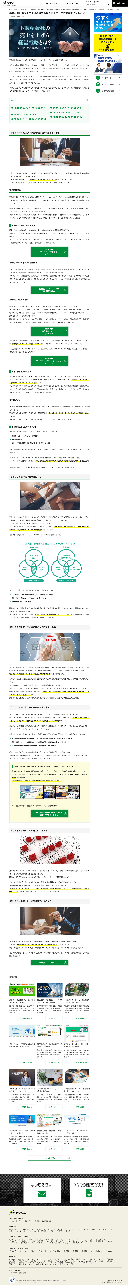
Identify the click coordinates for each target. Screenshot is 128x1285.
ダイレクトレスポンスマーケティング (20, 1265)
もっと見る (50, 1158)
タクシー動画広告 (96, 1251)
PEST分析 (21, 1259)
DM (26, 1251)
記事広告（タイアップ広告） (104, 1241)
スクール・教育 (20, 1231)
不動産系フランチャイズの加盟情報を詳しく (49, 290)
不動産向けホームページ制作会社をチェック (48, 251)
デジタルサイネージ (15, 1251)
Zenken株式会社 (117, 1280)
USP (84, 1259)
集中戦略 (12, 1261)
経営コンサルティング (43, 1229)
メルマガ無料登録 (108, 91)
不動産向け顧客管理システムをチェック (48, 331)
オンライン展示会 (38, 1241)
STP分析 (33, 1261)
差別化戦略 (110, 1259)
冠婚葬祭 (59, 1231)
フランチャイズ (83, 1229)
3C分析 (57, 1259)
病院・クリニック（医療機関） (38, 1231)
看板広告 (75, 1251)
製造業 (93, 1229)
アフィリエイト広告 (86, 1241)
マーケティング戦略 (46, 1261)
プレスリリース (77, 1243)
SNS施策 (29, 1239)
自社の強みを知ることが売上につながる (65, 112)
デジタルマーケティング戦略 (35, 1263)
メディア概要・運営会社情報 (17, 1273)
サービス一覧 (106, 78)
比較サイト (25, 1241)
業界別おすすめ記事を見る (43, 1221)
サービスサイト (41, 1243)
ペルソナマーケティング (85, 1263)
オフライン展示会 (55, 1251)
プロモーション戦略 (85, 1261)
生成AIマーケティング (66, 1265)
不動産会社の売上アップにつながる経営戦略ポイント (30, 109)
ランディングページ (27, 1243)
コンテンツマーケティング (65, 1239)
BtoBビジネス (13, 1229)
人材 (73, 1229)
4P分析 (73, 1261)
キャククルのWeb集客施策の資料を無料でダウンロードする (48, 813)
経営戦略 (12, 1259)
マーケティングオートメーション (59, 1243)
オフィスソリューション (61, 1229)
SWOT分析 (48, 1259)
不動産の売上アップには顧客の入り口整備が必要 (29, 119)
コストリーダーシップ (96, 1259)
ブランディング (23, 1261)
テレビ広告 (108, 1251)
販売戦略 (12, 1263)
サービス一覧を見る (15, 1221)
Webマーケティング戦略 (55, 1263)
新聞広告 (66, 1251)
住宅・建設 (102, 1229)
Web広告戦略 (70, 1263)
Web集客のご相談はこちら (49, 962)
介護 (52, 1231)
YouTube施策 (49, 1239)
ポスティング (42, 1251)
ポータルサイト (14, 1241)
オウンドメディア (82, 1239)
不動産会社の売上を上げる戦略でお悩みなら (67, 117)
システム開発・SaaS (27, 1229)
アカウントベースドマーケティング (45, 1265)
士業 (10, 1231)
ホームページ (13, 1243)
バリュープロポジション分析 (71, 1259)
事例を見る (28, 1221)
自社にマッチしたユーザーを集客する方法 (66, 108)
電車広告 (84, 1251)
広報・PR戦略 (99, 1261)
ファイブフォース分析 (34, 1259)
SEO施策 (11, 1239)
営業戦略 (109, 1261)
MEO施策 (21, 1239)
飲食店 (68, 1231)
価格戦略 (21, 1263)
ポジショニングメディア (98, 1239)
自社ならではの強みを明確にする (24, 114)
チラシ (33, 1251)
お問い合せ (121, 3)
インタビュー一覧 (108, 84)
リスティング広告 (71, 1241)
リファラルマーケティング (55, 1241)
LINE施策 (39, 1239)
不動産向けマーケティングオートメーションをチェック (48, 360)
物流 (111, 1229)
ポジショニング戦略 (61, 1261)
